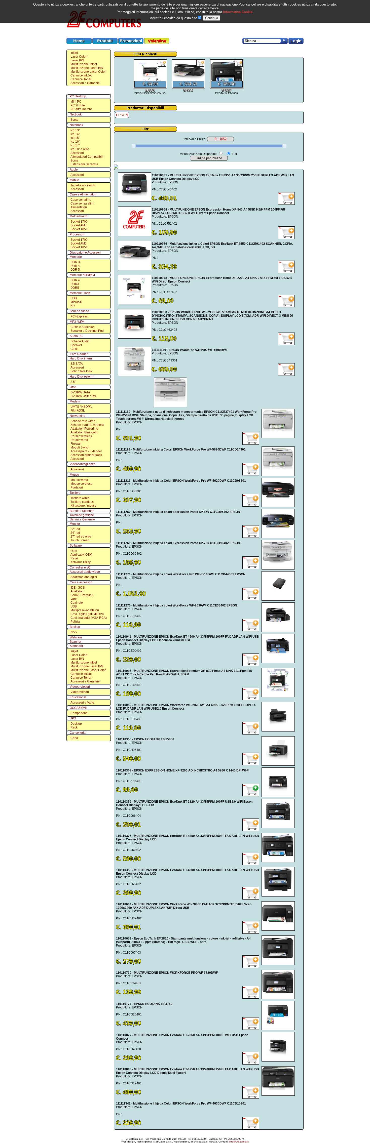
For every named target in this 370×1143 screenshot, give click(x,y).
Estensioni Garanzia (84, 164)
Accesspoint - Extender (86, 451)
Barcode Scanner (82, 511)
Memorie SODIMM (82, 275)
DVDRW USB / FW (83, 396)
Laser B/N (77, 60)
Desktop (76, 723)
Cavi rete (76, 602)
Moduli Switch (80, 447)
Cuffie (74, 349)
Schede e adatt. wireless (87, 425)
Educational (78, 697)
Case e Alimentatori (83, 194)
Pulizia (75, 621)
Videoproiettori (80, 686)
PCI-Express (79, 316)
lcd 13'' (75, 130)
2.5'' (73, 382)
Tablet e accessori (82, 185)
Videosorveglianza (82, 464)
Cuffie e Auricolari (82, 327)
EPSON (122, 115)
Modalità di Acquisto (145, 1134)
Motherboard (78, 216)
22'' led (75, 529)
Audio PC (76, 336)
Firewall (75, 443)
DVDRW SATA (80, 392)
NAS (73, 632)
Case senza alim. (82, 203)
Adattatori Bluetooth (83, 432)
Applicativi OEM (81, 554)
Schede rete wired (82, 421)
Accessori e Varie (82, 702)
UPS (73, 718)
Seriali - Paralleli (81, 595)
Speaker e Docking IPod (87, 331)
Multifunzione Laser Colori (88, 71)
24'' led (75, 533)
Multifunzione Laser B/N (86, 68)
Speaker (76, 345)
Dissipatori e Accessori (85, 252)
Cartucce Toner (80, 79)
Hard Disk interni (81, 358)
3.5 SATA (76, 363)
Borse (74, 119)
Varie (74, 599)
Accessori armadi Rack (86, 455)
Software (76, 545)
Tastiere (75, 493)
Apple (74, 169)
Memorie (76, 257)
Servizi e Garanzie (82, 519)
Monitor (75, 523)
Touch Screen (79, 540)
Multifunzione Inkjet (83, 64)
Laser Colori (78, 56)
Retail (74, 558)
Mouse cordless (81, 483)
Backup (75, 627)
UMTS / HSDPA (81, 407)
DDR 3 (75, 262)
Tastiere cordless (82, 502)
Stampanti (77, 646)
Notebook (76, 125)
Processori (77, 234)
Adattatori (77, 591)
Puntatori (76, 487)
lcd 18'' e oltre (79, 149)
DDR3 (74, 284)
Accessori (77, 153)
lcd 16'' (75, 141)
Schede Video (79, 311)
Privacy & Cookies (225, 1134)
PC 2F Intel (78, 105)
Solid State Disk (81, 371)
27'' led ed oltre (80, 536)
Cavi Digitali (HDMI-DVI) (87, 614)
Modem (75, 401)
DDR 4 (75, 266)
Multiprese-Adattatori (84, 610)
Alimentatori (78, 207)
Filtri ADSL (77, 410)
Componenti (78, 713)
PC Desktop (78, 96)
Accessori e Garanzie (85, 83)
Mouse (74, 474)
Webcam (76, 637)
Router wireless (81, 436)
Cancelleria (78, 732)
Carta (74, 738)
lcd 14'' (75, 134)
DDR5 (74, 288)
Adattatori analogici (83, 577)
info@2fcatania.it (239, 1141)
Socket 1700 (79, 221)
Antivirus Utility (80, 562)
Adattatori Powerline (84, 428)
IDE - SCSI (77, 587)
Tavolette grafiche (82, 515)
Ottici (73, 387)
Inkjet (74, 53)
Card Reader (79, 354)
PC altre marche (81, 109)
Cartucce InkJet (81, 75)
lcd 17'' (75, 145)
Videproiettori (79, 692)
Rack (74, 727)
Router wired (79, 440)
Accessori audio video (85, 572)
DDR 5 (75, 269)
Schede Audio (80, 341)
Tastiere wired (80, 498)
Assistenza (186, 1134)
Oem (73, 551)
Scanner (75, 641)
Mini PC (75, 101)
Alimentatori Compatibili (86, 156)
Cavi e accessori (81, 582)
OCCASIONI (78, 708)
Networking (77, 416)
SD (72, 306)
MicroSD (76, 302)
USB (73, 298)
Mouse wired (79, 480)
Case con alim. (80, 199)
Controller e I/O (80, 567)
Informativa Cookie (237, 12)
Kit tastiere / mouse (83, 505)
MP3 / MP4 (77, 321)
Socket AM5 (78, 225)
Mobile (74, 180)
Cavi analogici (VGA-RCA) (88, 618)
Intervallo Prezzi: (195, 139)
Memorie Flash (80, 293)
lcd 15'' (75, 138)
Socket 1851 (79, 229)
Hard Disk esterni (81, 376)
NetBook (76, 114)
